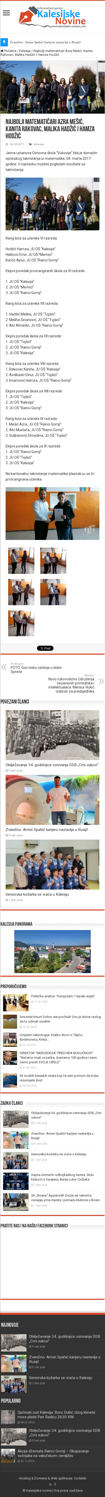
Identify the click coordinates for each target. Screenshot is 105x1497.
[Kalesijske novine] (52, 16)
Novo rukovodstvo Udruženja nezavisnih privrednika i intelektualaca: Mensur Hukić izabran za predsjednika (71, 683)
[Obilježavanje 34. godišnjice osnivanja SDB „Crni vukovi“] (14, 1437)
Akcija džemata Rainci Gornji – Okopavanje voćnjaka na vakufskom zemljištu (53, 1453)
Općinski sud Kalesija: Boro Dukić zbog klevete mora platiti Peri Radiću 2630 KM (56, 1414)
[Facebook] (55, 1484)
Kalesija (25, 51)
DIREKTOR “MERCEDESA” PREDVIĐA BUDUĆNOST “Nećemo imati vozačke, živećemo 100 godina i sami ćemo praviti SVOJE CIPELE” (58, 1057)
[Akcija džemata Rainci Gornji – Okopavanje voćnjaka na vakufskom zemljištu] (8, 1456)
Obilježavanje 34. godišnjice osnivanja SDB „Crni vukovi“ (52, 765)
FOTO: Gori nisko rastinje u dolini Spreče (36, 668)
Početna (10, 51)
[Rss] (50, 1484)
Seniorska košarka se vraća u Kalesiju (37, 894)
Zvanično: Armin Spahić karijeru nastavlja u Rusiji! (45, 42)
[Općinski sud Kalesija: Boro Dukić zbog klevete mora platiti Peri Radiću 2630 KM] (8, 1417)
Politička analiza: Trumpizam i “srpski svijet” (63, 996)
